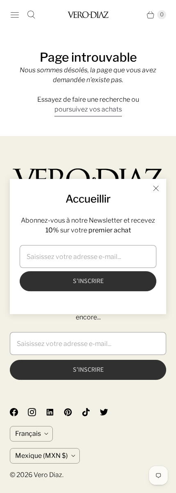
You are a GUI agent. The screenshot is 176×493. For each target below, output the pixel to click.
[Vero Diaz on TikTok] (91, 412)
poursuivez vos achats (88, 109)
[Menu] (15, 15)
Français (28, 433)
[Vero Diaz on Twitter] (109, 412)
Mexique (41, 456)
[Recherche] (31, 15)
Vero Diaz (48, 475)
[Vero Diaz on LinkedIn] (55, 412)
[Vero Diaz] (88, 14)
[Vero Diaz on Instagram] (37, 412)
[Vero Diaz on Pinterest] (73, 412)
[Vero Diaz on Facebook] (19, 412)
